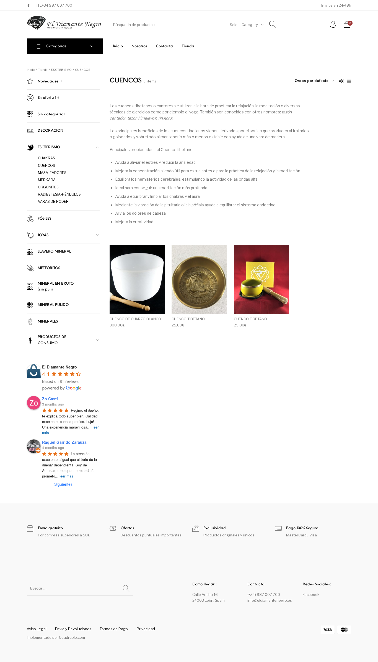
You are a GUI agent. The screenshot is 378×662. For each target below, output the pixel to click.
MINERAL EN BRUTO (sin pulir (56, 286)
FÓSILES (44, 218)
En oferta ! (47, 98)
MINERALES (48, 321)
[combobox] (246, 24)
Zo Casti (50, 398)
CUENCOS (46, 165)
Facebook (311, 594)
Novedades (48, 81)
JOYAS (43, 235)
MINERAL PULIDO (53, 305)
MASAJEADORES (52, 172)
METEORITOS (49, 268)
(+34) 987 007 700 (263, 594)
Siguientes (63, 484)
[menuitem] (117, 46)
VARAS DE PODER (53, 201)
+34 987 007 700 (57, 5)
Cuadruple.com (72, 637)
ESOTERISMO (61, 70)
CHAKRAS (46, 158)
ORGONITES (48, 187)
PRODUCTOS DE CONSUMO (52, 340)
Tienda (43, 70)
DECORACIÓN (50, 131)
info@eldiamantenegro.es (269, 600)
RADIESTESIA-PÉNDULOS (59, 194)
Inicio (31, 70)
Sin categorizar (51, 114)
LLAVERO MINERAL (54, 251)
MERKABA (47, 180)
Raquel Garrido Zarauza (64, 442)
